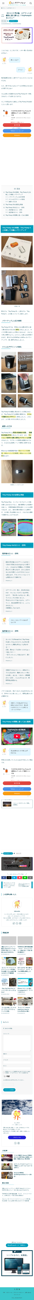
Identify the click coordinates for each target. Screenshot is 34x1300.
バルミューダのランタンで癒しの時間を (21, 804)
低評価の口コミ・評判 (15, 212)
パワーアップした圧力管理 (17, 197)
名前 (5, 1053)
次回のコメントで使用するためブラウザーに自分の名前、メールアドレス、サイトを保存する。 (17, 1072)
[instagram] (20, 923)
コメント (6, 1033)
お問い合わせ (28, 1292)
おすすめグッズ (13, 21)
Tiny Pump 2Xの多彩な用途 (14, 204)
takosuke (17, 911)
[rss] (19, 1289)
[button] (3, 877)
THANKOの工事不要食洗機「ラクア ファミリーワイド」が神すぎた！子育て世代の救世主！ (17, 1194)
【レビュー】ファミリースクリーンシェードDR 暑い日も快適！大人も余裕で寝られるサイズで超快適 (16, 1199)
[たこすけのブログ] (17, 3)
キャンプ (18, 853)
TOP (4, 1292)
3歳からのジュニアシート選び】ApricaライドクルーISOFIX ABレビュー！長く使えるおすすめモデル (16, 1189)
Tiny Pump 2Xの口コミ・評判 (15, 207)
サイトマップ (17, 1294)
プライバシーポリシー (18, 1292)
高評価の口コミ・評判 (15, 210)
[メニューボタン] (3, 3)
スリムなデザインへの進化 (17, 199)
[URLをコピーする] (30, 877)
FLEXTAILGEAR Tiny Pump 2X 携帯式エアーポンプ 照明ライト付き (21, 113)
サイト (5, 1065)
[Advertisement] (17, 162)
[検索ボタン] (30, 3)
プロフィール (17, 1137)
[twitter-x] (17, 923)
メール (5, 1059)
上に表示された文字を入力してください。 (14, 1080)
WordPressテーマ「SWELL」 (17, 1245)
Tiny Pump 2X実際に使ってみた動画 (17, 215)
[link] (14, 923)
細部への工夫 (13, 201)
